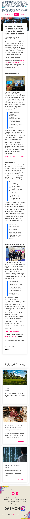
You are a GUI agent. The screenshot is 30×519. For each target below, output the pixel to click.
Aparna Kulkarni (16, 62)
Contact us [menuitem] (3, 515)
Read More (21, 401)
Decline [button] (22, 14)
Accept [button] (16, 14)
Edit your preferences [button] (9, 14)
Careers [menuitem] (10, 514)
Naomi (7, 336)
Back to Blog (10, 346)
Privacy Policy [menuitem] (17, 515)
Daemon (15, 37)
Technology (14, 340)
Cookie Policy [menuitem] (25, 515)
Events (9, 340)
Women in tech (20, 340)
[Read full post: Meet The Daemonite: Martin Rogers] (15, 377)
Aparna (14, 336)
